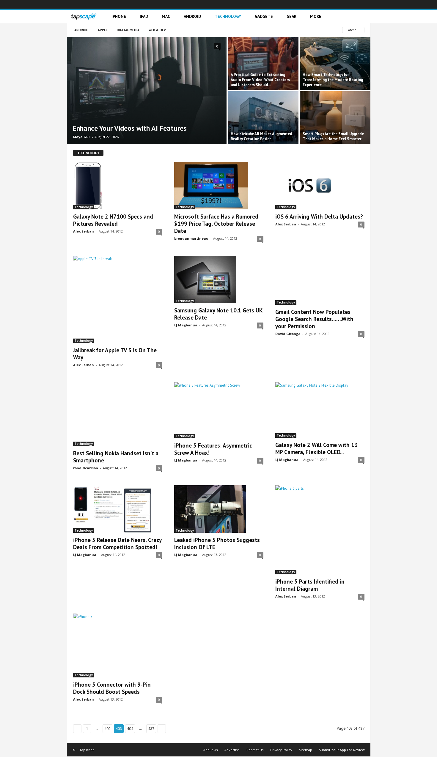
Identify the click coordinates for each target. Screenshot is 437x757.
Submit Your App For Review (342, 749)
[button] (361, 16)
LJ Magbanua (185, 325)
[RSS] (348, 4)
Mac (166, 16)
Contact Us (254, 749)
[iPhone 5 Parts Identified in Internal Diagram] (319, 529)
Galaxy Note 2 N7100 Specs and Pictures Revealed (113, 220)
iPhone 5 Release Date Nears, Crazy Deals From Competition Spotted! (117, 543)
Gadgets (264, 16)
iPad (144, 16)
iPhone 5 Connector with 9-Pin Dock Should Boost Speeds (112, 688)
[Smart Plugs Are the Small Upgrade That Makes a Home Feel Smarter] (335, 117)
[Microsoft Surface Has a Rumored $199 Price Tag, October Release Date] (218, 185)
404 (130, 728)
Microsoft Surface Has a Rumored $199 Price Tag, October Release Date (216, 223)
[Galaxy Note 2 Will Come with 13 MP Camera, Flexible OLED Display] (319, 409)
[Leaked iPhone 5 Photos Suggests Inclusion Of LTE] (218, 509)
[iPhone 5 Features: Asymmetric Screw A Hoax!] (218, 410)
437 (151, 728)
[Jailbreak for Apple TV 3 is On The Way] (117, 299)
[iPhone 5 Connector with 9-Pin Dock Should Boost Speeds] (117, 645)
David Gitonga (288, 333)
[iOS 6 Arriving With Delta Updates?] (319, 185)
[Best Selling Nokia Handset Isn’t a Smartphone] (117, 414)
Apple (103, 30)
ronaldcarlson (85, 468)
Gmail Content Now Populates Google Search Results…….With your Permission (314, 319)
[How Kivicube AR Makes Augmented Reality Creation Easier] (263, 117)
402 (107, 728)
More (315, 16)
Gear (291, 16)
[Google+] (330, 4)
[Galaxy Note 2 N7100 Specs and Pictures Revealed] (117, 185)
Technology (228, 16)
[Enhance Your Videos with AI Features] (147, 90)
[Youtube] (366, 4)
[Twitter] (357, 4)
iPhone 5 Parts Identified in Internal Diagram (310, 585)
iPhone (118, 16)
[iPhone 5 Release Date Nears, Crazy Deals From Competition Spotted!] (117, 509)
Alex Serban (83, 231)
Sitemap (305, 749)
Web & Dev (157, 30)
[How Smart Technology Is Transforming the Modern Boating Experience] (335, 63)
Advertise (232, 749)
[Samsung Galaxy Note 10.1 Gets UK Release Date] (218, 279)
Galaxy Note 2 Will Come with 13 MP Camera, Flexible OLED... (316, 448)
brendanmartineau (191, 238)
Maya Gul (81, 137)
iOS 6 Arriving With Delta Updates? (319, 216)
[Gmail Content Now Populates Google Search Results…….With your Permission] (319, 280)
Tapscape (87, 749)
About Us (210, 749)
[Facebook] (321, 4)
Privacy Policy (281, 749)
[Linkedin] (339, 4)
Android (192, 16)
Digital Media (128, 30)
